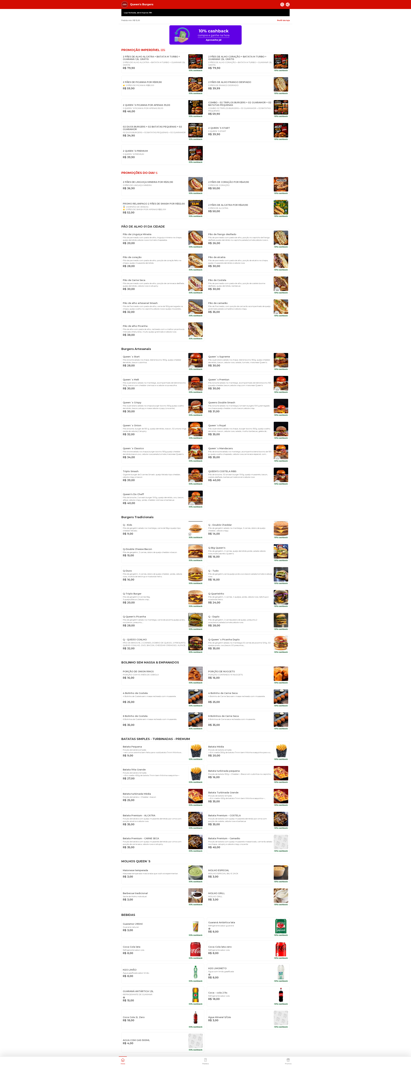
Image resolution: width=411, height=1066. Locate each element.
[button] (123, 1061)
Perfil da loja (283, 20)
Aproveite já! (213, 39)
